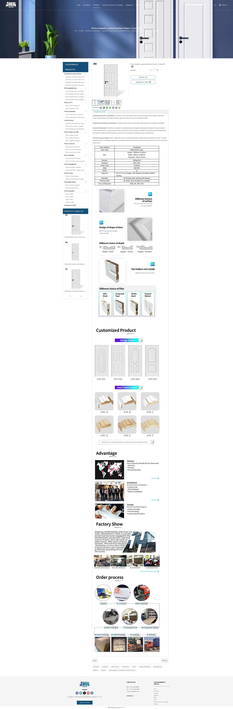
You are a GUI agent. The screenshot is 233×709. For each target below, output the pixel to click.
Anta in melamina (69, 111)
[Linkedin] (80, 693)
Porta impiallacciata (70, 88)
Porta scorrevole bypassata (73, 149)
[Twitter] (84, 693)
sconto (134, 666)
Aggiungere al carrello (142, 82)
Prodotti (96, 5)
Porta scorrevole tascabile (73, 152)
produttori (96, 666)
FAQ (155, 697)
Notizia (138, 5)
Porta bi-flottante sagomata (73, 167)
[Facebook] (77, 693)
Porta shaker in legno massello (74, 126)
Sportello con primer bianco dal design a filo (77, 85)
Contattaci (148, 5)
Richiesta (142, 77)
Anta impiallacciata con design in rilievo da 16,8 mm (77, 91)
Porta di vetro (68, 173)
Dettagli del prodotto (100, 112)
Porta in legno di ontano (72, 138)
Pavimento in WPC (70, 205)
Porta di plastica (69, 191)
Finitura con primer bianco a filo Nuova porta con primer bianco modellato (75, 264)
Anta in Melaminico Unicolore (74, 114)
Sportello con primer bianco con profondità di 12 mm (77, 77)
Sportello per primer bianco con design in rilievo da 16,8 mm (77, 79)
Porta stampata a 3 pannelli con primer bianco (122, 670)
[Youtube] (88, 693)
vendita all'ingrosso (144, 666)
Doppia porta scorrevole (73, 146)
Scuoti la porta (68, 120)
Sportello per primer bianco (72, 74)
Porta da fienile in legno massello (75, 161)
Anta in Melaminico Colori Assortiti (76, 117)
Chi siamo (86, 5)
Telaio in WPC (70, 202)
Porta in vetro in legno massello (75, 179)
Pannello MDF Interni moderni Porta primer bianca (75, 291)
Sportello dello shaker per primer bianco (77, 123)
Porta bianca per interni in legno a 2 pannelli (75, 237)
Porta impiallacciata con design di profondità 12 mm (77, 96)
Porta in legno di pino (72, 135)
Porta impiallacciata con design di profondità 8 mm (77, 94)
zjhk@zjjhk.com (135, 691)
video (155, 699)
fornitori (103, 670)
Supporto (129, 5)
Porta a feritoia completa (73, 185)
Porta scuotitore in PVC (72, 108)
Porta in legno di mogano (73, 140)
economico (105, 666)
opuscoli (156, 695)
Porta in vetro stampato (72, 176)
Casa (78, 5)
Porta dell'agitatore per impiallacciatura (77, 129)
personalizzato (157, 666)
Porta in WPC (69, 194)
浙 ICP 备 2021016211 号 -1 (116, 707)
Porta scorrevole (69, 143)
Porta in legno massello (71, 132)
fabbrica (95, 670)
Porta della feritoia (70, 182)
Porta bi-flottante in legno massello (76, 170)
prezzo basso (115, 666)
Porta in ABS (69, 197)
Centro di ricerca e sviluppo (112, 5)
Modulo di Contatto (85, 702)
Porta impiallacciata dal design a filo (76, 99)
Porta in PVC (68, 102)
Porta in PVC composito (72, 105)
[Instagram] (91, 693)
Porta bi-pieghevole (70, 164)
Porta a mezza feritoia (72, 188)
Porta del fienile (69, 155)
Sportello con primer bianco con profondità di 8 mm (77, 82)
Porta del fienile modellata (73, 158)
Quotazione (125, 666)
